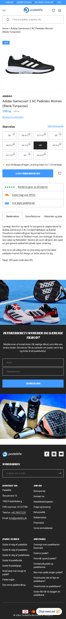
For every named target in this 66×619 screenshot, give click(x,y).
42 (28, 156)
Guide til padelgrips (11, 565)
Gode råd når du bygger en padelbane (47, 593)
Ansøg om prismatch (13, 117)
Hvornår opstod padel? (45, 558)
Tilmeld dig (33, 383)
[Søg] (8, 19)
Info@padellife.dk (18, 518)
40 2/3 (58, 147)
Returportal (39, 491)
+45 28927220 (18, 512)
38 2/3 (11, 147)
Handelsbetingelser (43, 501)
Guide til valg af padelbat (14, 544)
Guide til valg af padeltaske (15, 555)
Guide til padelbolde (12, 560)
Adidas (7, 96)
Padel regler (8, 579)
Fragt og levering (42, 507)
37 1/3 (42, 137)
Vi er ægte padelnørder (23, 203)
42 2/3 (42, 156)
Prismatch (39, 523)
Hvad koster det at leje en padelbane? (46, 579)
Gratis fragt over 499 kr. (24, 195)
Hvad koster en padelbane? (47, 586)
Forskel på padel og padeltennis (43, 565)
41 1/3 (11, 156)
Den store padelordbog (13, 585)
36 (12, 137)
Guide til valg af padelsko (14, 550)
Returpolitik (39, 512)
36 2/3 (27, 137)
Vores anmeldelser (43, 528)
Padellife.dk (28, 615)
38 (59, 137)
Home (5, 28)
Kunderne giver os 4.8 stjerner (33, 187)
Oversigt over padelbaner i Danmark (47, 546)
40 (40, 145)
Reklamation (40, 517)
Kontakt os (39, 496)
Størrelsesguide (56, 126)
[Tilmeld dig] (59, 473)
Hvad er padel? (41, 553)
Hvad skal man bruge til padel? (14, 573)
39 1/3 (27, 147)
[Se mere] (53, 10)
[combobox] (34, 19)
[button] (4, 10)
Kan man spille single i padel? (48, 572)
